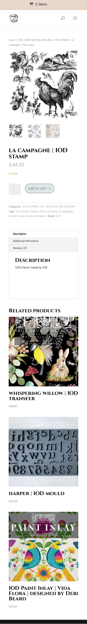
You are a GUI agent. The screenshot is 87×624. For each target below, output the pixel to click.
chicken (24, 211)
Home (12, 39)
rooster (13, 216)
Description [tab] (19, 234)
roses (21, 216)
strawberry (40, 216)
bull (17, 211)
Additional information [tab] (25, 241)
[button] (71, 56)
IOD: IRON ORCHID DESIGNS (34, 39)
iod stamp (52, 211)
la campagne (66, 211)
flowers (35, 211)
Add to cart (37, 188)
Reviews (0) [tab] (20, 248)
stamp (29, 216)
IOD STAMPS (62, 39)
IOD (42, 211)
